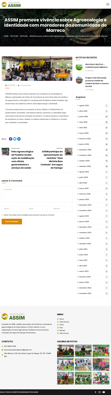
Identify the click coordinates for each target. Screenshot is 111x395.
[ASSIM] (11, 4)
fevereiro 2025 (93, 194)
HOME (6, 36)
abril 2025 (93, 183)
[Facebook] (10, 139)
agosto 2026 (93, 105)
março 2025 (93, 188)
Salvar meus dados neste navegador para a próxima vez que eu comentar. (29, 215)
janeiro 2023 (93, 282)
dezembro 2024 (93, 205)
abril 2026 (93, 128)
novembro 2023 (93, 233)
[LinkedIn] (19, 139)
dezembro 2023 (93, 227)
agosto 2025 (93, 172)
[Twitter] (14, 139)
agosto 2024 (93, 216)
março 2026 (93, 133)
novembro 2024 (93, 210)
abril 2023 (93, 266)
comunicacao (25, 85)
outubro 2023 (93, 238)
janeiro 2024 (93, 222)
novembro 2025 (93, 155)
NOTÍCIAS (14, 36)
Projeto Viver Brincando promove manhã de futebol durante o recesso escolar (97, 82)
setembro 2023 (93, 244)
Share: (4, 139)
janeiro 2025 (93, 199)
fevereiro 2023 (93, 277)
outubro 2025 (93, 161)
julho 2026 (93, 111)
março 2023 (93, 271)
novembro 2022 (93, 293)
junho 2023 (93, 255)
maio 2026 (93, 122)
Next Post (60, 148)
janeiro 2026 (93, 144)
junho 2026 (93, 117)
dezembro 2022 (93, 288)
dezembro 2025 (93, 150)
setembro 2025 (93, 166)
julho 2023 (93, 249)
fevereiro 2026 (93, 139)
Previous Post (15, 148)
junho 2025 (93, 177)
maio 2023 (93, 260)
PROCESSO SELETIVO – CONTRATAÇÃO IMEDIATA (96, 65)
